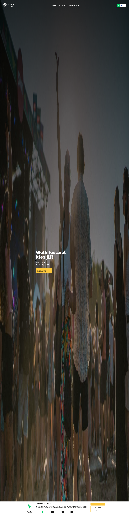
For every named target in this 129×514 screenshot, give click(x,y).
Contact (78, 5)
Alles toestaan (97, 504)
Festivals (54, 5)
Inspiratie (64, 5)
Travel (59, 5)
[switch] (52, 512)
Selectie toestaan (98, 507)
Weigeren (97, 510)
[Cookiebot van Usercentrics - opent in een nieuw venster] (29, 512)
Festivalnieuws (71, 5)
